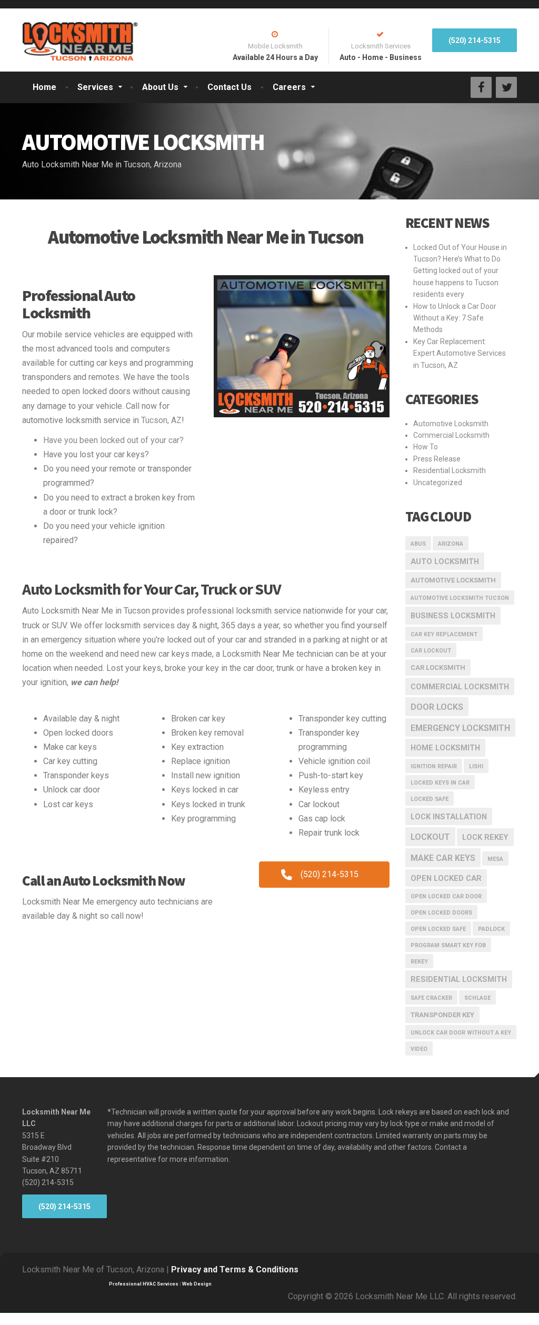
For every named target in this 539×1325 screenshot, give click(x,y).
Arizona (450, 543)
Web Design (197, 1284)
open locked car (446, 878)
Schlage (477, 998)
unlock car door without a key (461, 1032)
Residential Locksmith (449, 470)
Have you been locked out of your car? (113, 440)
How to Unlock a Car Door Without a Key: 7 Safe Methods (454, 318)
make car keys (443, 858)
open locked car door (446, 896)
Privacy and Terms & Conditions (234, 1269)
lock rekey (485, 837)
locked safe (429, 799)
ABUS (418, 543)
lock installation (449, 816)
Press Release (437, 459)
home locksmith (445, 747)
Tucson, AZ (161, 420)
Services (95, 87)
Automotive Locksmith (450, 423)
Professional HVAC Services (143, 1284)
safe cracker (431, 998)
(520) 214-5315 (474, 40)
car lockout (431, 650)
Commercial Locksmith (451, 435)
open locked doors (441, 912)
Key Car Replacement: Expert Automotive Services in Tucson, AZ (459, 353)
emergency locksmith (460, 728)
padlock (491, 929)
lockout (430, 837)
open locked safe (438, 929)
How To (425, 447)
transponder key (442, 1015)
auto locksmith (445, 561)
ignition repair (434, 766)
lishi (476, 766)
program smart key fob (448, 945)
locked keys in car (440, 782)
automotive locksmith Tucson (460, 598)
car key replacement (444, 634)
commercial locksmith (460, 686)
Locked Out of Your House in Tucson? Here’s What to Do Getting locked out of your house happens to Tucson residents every (460, 271)
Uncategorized (437, 482)
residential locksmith (459, 979)
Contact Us (229, 87)
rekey (419, 961)
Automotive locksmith (453, 580)
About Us (160, 87)
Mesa (495, 859)
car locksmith (438, 667)
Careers (289, 87)
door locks (437, 707)
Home (44, 87)
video (419, 1049)
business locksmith (453, 615)
